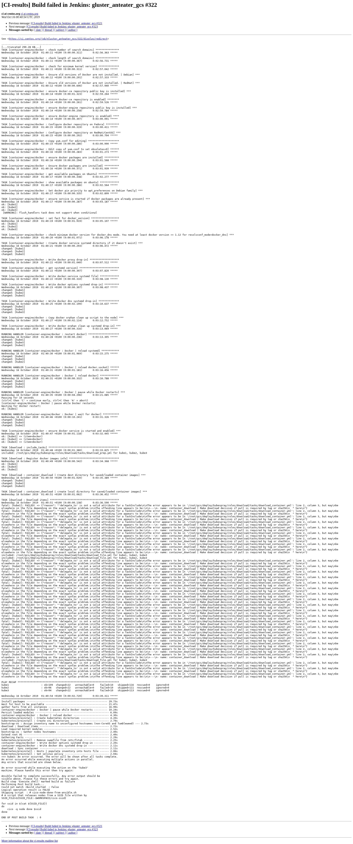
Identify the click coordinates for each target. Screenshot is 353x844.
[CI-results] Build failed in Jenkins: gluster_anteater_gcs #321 (66, 23)
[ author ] (72, 29)
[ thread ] (48, 29)
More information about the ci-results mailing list (29, 840)
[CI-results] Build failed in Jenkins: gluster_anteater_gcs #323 (62, 26)
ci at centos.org (29, 13)
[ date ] (38, 29)
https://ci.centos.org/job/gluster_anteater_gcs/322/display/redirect (58, 38)
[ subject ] (60, 29)
